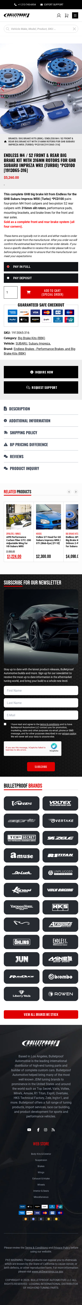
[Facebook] (38, 1129)
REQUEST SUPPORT (44, 387)
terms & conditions (49, 724)
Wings (41, 1172)
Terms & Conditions (36, 1247)
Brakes (12, 138)
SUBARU (21, 343)
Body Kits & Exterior (41, 1154)
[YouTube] (29, 1129)
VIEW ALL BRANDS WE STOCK (41, 1014)
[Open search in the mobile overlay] (41, 29)
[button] (2, 88)
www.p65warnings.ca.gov (47, 1271)
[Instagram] (46, 1129)
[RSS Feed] (53, 1129)
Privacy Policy (62, 1247)
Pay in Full (22, 267)
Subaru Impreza (39, 343)
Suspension (41, 1160)
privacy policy (69, 733)
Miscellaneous (41, 1197)
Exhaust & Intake (41, 1178)
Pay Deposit (22, 278)
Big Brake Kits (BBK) (31, 138)
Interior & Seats (41, 1191)
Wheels (41, 1184)
